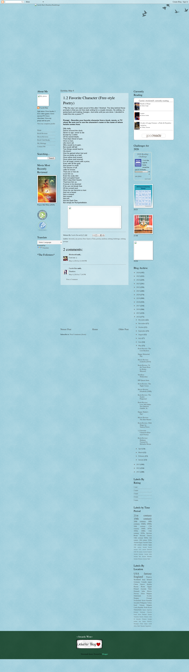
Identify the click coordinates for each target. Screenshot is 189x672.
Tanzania (143, 626)
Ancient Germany (138, 554)
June (140, 342)
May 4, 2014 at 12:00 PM (78, 261)
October (141, 327)
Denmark (136, 591)
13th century (143, 540)
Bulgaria (149, 605)
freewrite (72, 239)
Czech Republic (138, 607)
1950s (136, 531)
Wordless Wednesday (143, 376)
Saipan (145, 623)
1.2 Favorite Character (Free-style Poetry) (144, 433)
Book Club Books (43, 140)
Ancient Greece (146, 535)
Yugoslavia (148, 626)
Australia (143, 589)
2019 (138, 298)
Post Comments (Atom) (78, 334)
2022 (138, 287)
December (142, 320)
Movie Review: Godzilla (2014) (144, 361)
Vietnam (141, 605)
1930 (135, 552)
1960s (143, 529)
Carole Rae (73, 268)
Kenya (144, 621)
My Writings (41, 143)
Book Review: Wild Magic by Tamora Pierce (145, 425)
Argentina (149, 610)
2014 (138, 317)
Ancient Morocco (138, 559)
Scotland (137, 579)
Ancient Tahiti (146, 559)
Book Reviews (42, 133)
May (140, 346)
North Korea (148, 607)
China (136, 584)
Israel (135, 605)
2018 (138, 302)
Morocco (149, 621)
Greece (142, 584)
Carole (145, 160)
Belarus (146, 616)
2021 (138, 291)
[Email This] (93, 235)
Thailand (144, 614)
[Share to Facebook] (101, 235)
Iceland (135, 621)
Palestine (149, 612)
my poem (78, 239)
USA (136, 573)
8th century (140, 552)
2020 (138, 295)
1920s (146, 538)
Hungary (136, 598)
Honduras (142, 612)
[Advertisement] (94, 306)
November (142, 323)
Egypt (149, 587)
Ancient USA (137, 549)
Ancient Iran (137, 556)
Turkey (149, 603)
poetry (98, 239)
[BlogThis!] (96, 235)
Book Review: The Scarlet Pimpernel (144, 397)
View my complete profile (46, 124)
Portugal (149, 598)
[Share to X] (98, 235)
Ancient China (147, 542)
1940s (143, 524)
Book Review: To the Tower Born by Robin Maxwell (144, 368)
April (140, 449)
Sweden (149, 596)
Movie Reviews (42, 137)
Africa (143, 593)
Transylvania (138, 610)
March (140, 452)
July (140, 338)
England (138, 576)
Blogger (105, 654)
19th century (143, 518)
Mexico (149, 591)
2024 (138, 280)
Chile (150, 616)
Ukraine (150, 614)
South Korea (137, 614)
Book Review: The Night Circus (144, 385)
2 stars (136, 490)
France (149, 577)
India (143, 591)
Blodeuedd (73, 255)
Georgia (150, 619)
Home (95, 329)
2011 (138, 472)
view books (148, 179)
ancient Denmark (147, 549)
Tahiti (138, 626)
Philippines (143, 603)
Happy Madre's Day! (143, 413)
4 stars (136, 497)
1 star (135, 487)
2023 (138, 284)
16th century (139, 526)
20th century (140, 521)
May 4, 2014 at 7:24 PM (77, 274)
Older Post (124, 329)
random (104, 239)
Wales (150, 589)
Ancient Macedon (147, 556)
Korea (144, 600)
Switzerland (137, 600)
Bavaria (141, 616)
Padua (141, 623)
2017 (138, 306)
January (141, 460)
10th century (137, 547)
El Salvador (137, 619)
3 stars (136, 494)
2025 (138, 276)
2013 (138, 464)
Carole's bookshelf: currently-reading (154, 100)
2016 (138, 309)
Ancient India (148, 554)
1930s (143, 533)
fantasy (148, 573)
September (142, 331)
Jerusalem (137, 603)
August (141, 334)
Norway (136, 593)
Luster (142, 113)
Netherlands (137, 596)
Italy (143, 580)
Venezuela (136, 616)
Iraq (140, 621)
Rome (143, 587)
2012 (138, 468)
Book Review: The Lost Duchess (144, 349)
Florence (144, 619)
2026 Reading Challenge (142, 155)
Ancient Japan (147, 545)
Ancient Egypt (138, 542)
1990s (149, 524)
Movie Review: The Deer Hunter (144, 418)
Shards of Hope (145, 104)
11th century (138, 545)
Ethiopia (136, 612)
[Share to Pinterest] (103, 235)
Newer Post (65, 329)
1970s (149, 529)
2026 (138, 273)
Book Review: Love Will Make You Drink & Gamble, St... (144, 405)
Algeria (144, 610)
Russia (136, 587)
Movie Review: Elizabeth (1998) (144, 390)
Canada (144, 582)
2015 (138, 313)
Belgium (149, 593)
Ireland (149, 580)
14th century (138, 538)
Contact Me (41, 146)
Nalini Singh (145, 105)
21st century (143, 515)
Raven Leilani (145, 115)
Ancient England (147, 552)
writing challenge (114, 239)
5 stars (136, 500)
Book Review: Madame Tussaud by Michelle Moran (144, 441)
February (141, 456)
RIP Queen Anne (143, 380)
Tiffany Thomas (146, 127)
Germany (137, 582)
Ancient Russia (147, 547)
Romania (149, 600)
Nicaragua (136, 623)
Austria (149, 584)
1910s (150, 540)
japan (150, 582)
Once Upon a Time (89, 239)
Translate (45, 248)
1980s (143, 531)
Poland (136, 589)
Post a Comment (72, 279)
